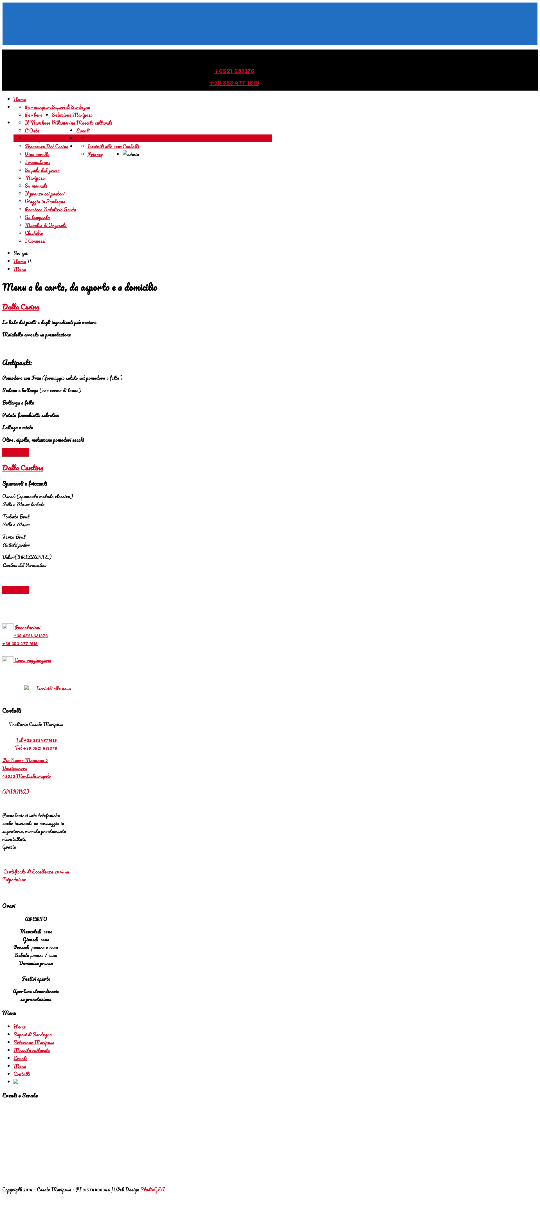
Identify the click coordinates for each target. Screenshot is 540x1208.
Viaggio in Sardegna (45, 201)
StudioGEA (152, 1189)
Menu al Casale (103, 138)
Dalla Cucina (20, 307)
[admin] (16, 1082)
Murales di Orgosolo (46, 225)
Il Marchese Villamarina (50, 123)
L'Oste (32, 130)
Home (20, 99)
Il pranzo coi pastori (44, 193)
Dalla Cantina (22, 467)
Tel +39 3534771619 (36, 740)
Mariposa (35, 178)
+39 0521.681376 (31, 635)
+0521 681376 (234, 70)
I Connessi (35, 241)
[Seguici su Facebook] (270, 23)
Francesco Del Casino (46, 146)
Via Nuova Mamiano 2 (25, 760)
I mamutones (37, 162)
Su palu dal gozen (42, 170)
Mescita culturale (94, 123)
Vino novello (37, 154)
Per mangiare (38, 107)
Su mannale (36, 186)
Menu (125, 138)
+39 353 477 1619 (234, 82)
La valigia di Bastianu (46, 138)
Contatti (131, 146)
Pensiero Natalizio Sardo (50, 209)
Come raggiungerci (32, 660)
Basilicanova (14, 768)
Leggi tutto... (15, 452)
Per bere (33, 115)
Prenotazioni (27, 627)
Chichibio (34, 233)
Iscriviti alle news (105, 146)
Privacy (95, 154)
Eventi (82, 130)
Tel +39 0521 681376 (36, 748)
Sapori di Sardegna (71, 107)
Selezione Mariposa (72, 115)
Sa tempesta (37, 217)
